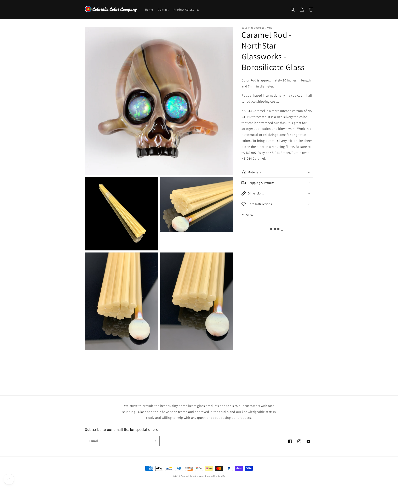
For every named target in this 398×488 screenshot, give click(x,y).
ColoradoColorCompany (193, 476)
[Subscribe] (154, 441)
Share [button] (250, 215)
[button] (292, 9)
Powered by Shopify (215, 476)
